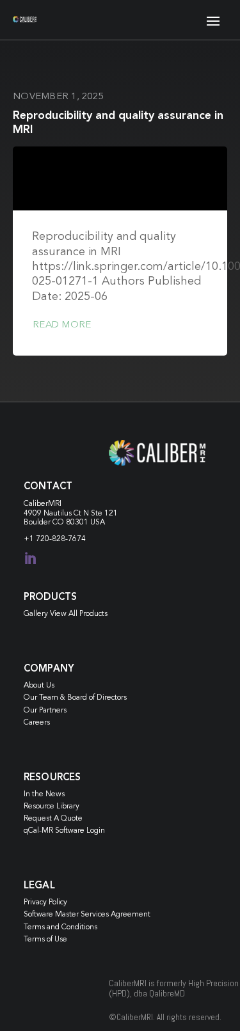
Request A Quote (53, 818)
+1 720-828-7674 (55, 539)
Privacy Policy (45, 902)
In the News (44, 794)
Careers (37, 723)
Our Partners (45, 710)
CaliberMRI (42, 504)
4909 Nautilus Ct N (57, 513)
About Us (39, 685)
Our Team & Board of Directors (75, 698)
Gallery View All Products (66, 614)
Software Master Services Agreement (87, 914)
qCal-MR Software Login (64, 831)
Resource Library (51, 806)
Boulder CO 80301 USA (64, 522)
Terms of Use (45, 939)
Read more (62, 325)
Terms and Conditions (60, 927)
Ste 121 (104, 513)
